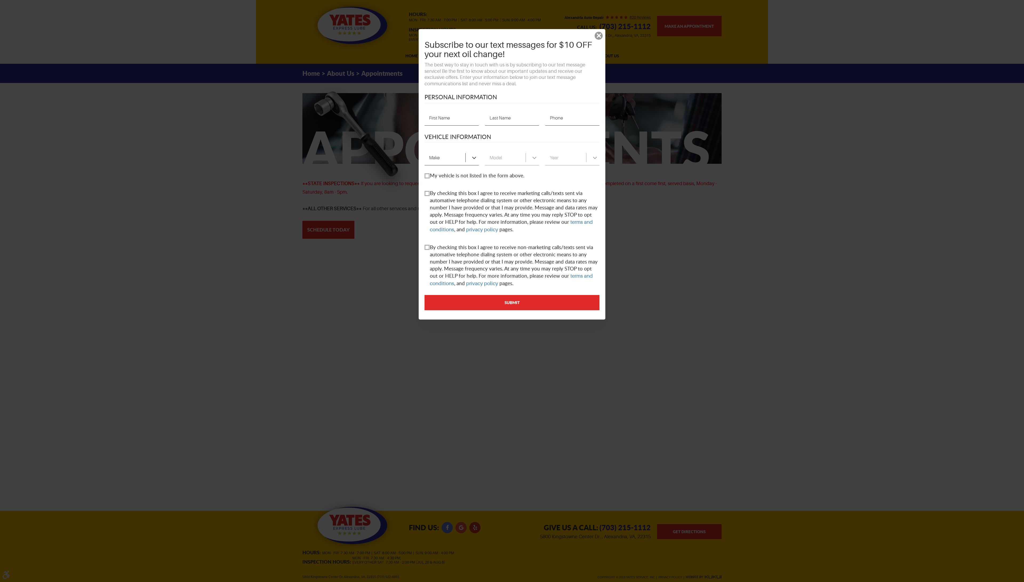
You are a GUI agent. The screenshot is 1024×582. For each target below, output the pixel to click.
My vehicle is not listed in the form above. (477, 175)
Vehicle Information (458, 137)
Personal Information (461, 97)
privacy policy (482, 230)
